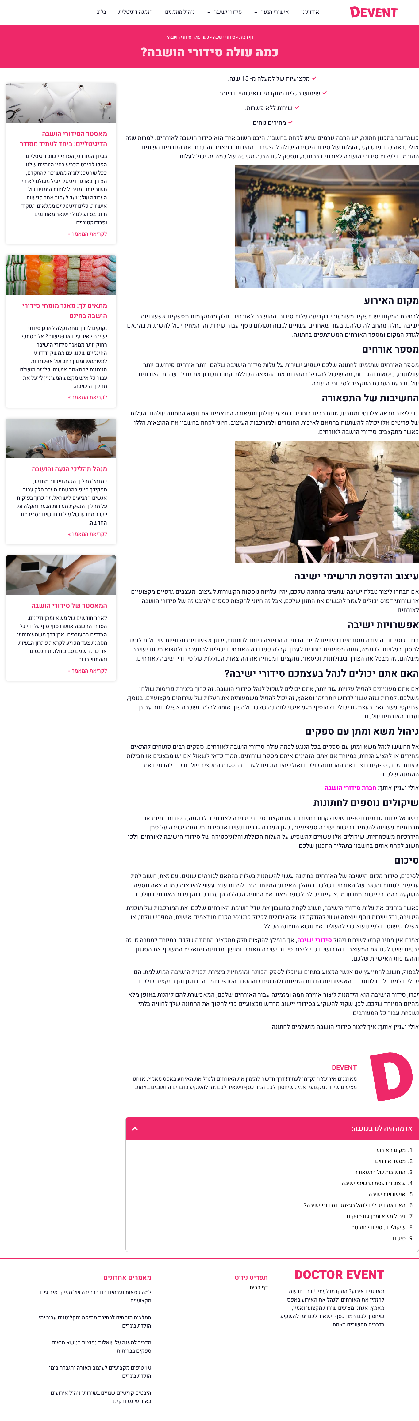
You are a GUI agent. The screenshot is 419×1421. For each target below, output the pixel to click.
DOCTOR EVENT (339, 1275)
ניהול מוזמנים (180, 12)
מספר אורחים (390, 1161)
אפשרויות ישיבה (387, 1194)
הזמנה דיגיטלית (135, 12)
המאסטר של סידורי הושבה (69, 606)
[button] (135, 1128)
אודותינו (310, 12)
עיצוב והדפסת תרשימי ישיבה (374, 1183)
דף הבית (246, 37)
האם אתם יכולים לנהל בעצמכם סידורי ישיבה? (355, 1205)
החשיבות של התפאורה (380, 1172)
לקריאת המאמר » (87, 234)
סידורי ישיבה (227, 12)
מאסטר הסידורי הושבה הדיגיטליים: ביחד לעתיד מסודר (63, 139)
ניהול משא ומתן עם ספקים (376, 1216)
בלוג (101, 12)
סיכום (399, 1238)
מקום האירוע (391, 1150)
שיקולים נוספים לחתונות (378, 1227)
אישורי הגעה (274, 12)
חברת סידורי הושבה (350, 787)
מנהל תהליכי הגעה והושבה (69, 469)
